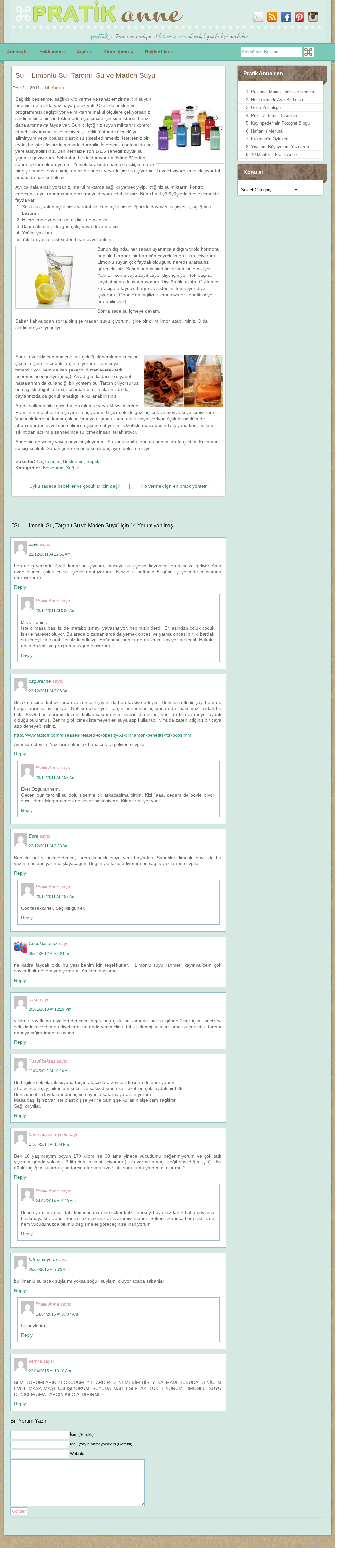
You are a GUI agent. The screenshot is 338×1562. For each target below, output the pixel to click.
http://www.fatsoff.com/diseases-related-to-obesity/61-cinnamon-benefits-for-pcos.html (103, 735)
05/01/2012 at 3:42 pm (49, 953)
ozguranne (40, 681)
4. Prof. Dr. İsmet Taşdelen (271, 115)
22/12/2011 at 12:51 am (50, 554)
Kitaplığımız (118, 51)
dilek (33, 544)
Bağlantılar (159, 51)
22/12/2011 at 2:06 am (48, 691)
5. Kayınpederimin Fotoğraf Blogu (278, 123)
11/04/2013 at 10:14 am (50, 1071)
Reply (20, 587)
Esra (33, 836)
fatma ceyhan (43, 1259)
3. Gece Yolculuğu (263, 107)
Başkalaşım (49, 461)
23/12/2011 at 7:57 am (55, 896)
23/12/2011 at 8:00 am (55, 610)
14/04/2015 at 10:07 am (57, 1314)
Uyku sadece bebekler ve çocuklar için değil (74, 486)
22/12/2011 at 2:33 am (48, 846)
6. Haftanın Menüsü (264, 131)
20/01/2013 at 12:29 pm (50, 1009)
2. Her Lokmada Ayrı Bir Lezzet (276, 99)
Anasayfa (17, 51)
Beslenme (73, 461)
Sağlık (92, 461)
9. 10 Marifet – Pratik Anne (271, 154)
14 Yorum (54, 87)
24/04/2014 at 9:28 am (56, 1201)
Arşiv (84, 51)
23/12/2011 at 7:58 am (55, 777)
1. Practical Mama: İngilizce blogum (280, 91)
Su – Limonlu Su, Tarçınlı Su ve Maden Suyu (85, 75)
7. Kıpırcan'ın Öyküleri (267, 138)
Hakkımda (52, 51)
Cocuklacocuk (43, 943)
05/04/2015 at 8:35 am (49, 1269)
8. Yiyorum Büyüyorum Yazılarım (277, 146)
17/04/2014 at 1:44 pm (49, 1144)
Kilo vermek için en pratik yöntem (173, 486)
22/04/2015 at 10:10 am (50, 1371)
